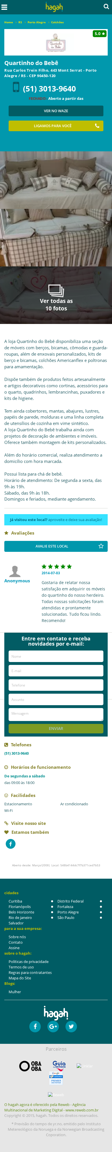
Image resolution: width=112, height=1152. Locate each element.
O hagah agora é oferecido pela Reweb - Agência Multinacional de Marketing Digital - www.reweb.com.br (51, 1107)
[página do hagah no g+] (53, 1026)
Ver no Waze (56, 110)
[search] (106, 6)
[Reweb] (56, 1095)
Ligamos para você (53, 125)
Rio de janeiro (20, 917)
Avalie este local (52, 546)
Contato (16, 942)
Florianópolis (20, 906)
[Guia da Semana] (59, 1066)
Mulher (15, 991)
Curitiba (15, 901)
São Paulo (65, 917)
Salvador (16, 923)
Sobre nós (17, 936)
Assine (14, 947)
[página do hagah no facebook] (35, 1026)
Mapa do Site (20, 978)
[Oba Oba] (30, 1066)
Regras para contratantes (30, 972)
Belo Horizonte (21, 912)
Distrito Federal (70, 901)
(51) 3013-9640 (49, 88)
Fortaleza (65, 906)
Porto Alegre (68, 912)
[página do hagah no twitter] (71, 1026)
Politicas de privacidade (29, 961)
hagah (54, 7)
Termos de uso (21, 967)
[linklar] (85, 1066)
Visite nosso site (28, 823)
